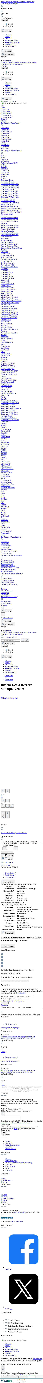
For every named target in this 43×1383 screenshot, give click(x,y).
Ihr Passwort (5, 999)
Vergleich (10, 856)
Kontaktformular (17, 1221)
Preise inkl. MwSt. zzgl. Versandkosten (14, 833)
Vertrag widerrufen (16, 64)
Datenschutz (9, 1164)
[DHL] (3, 1178)
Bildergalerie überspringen (9, 698)
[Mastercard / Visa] (7, 1198)
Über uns (8, 35)
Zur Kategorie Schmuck (9, 584)
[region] (21, 760)
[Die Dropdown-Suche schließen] (27, 640)
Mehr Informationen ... (27, 1375)
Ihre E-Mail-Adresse (8, 997)
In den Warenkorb (7, 852)
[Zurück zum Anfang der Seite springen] (3, 1370)
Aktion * (4, 1109)
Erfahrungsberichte (11, 40)
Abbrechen (4, 1005)
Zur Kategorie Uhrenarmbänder (11, 555)
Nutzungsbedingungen (25, 1123)
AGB (15, 1129)
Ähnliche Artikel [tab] (10, 1024)
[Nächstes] (7, 791)
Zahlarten (8, 44)
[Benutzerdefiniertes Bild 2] (1, 103)
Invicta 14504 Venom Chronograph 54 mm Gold (17, 1038)
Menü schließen (9, 54)
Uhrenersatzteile (10, 46)
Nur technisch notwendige (9, 1377)
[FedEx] (4, 1182)
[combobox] (10, 640)
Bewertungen (8, 862)
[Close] (2, 803)
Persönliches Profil (14, 62)
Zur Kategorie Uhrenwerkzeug (11, 573)
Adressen (23, 62)
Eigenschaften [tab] (10, 873)
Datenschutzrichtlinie (8, 1123)
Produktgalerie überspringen (10, 1028)
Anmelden (4, 58)
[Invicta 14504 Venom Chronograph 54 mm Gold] (18, 1037)
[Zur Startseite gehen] (8, 101)
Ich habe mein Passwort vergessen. (12, 1001)
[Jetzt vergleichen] (3, 614)
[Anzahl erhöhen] (16, 848)
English (10, 26)
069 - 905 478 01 (20, 1212)
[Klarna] (4, 1195)
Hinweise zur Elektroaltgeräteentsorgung (18, 1163)
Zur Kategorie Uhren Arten (10, 123)
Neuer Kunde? (20, 993)
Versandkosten (37, 1359)
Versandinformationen (12, 42)
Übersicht (4, 62)
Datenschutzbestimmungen (21, 1127)
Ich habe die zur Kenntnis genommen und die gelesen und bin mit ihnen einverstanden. (19, 1129)
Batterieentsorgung (11, 1161)
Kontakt (7, 37)
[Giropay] (4, 1196)
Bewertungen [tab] (9, 877)
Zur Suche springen (25, 2)
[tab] (10, 875)
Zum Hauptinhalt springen (10, 2)
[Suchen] (23, 640)
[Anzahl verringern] (5, 848)
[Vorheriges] (3, 791)
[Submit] (3, 1114)
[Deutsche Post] (6, 1180)
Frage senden (8, 865)
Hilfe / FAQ (9, 39)
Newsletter (8, 1143)
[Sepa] (3, 1202)
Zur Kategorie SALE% (9, 597)
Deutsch (10, 24)
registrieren (7, 60)
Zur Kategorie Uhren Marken (11, 151)
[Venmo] (4, 1200)
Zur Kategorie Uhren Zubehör (11, 537)
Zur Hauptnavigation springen (17, 3)
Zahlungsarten (31, 62)
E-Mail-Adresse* (7, 1111)
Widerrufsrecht (10, 1166)
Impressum (8, 1170)
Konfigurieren (23, 1377)
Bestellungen (5, 64)
